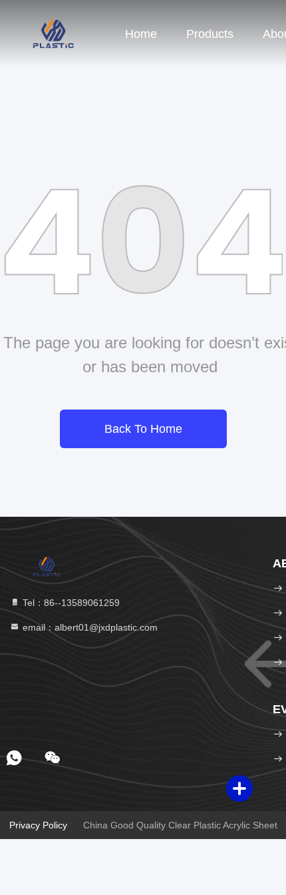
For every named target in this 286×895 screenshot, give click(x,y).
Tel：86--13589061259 (70, 602)
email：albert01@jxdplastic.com (89, 627)
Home (141, 34)
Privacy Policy (38, 825)
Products (209, 34)
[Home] (53, 33)
